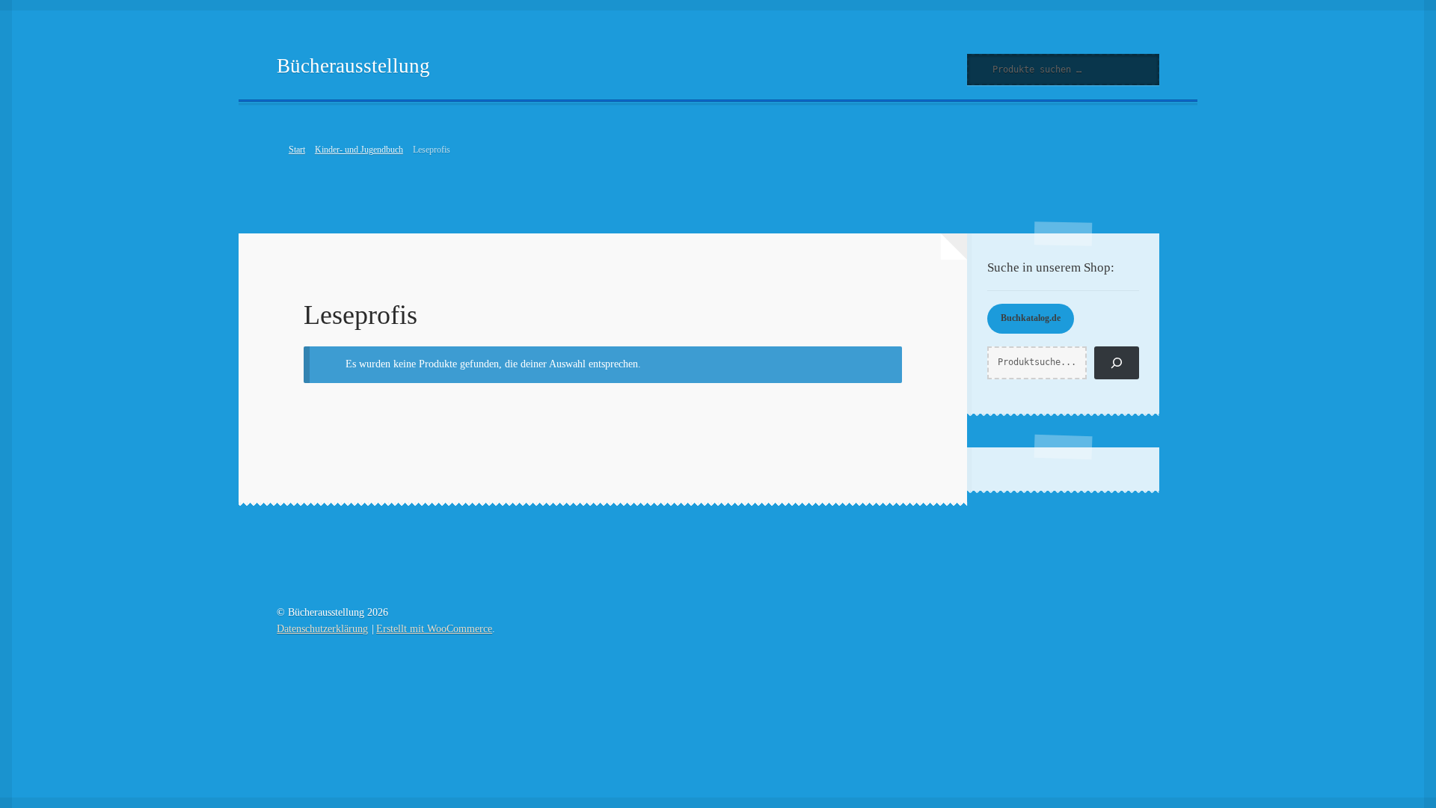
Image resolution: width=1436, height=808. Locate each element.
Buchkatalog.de (1031, 318)
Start (296, 149)
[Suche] (1116, 362)
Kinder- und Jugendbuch (359, 149)
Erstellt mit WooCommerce (434, 628)
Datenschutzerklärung (322, 628)
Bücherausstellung (353, 66)
